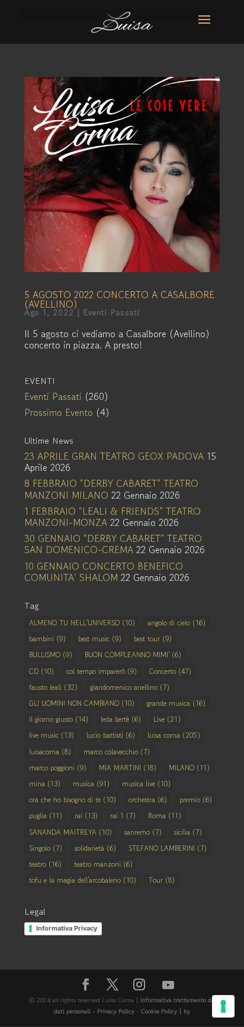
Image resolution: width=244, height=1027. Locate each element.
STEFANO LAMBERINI (168, 848)
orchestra (148, 800)
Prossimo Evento (58, 412)
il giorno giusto (58, 719)
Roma (164, 815)
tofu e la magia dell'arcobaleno (82, 880)
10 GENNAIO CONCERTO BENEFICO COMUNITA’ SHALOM (103, 571)
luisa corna (173, 735)
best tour (153, 639)
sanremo (143, 832)
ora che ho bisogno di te (72, 800)
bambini (47, 639)
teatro (45, 864)
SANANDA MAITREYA (70, 832)
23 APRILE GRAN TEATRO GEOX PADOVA (114, 456)
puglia (45, 815)
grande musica (176, 703)
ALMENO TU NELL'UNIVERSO (82, 623)
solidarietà (95, 848)
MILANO (189, 768)
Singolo (45, 848)
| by (184, 1011)
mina (44, 784)
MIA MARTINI (127, 768)
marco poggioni (57, 768)
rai (86, 815)
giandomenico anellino (129, 687)
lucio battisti (110, 735)
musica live (146, 784)
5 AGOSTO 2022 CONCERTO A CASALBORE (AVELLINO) (119, 299)
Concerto (170, 671)
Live (167, 719)
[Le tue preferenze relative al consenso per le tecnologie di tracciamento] (223, 1006)
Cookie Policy (160, 1011)
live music (51, 735)
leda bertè (121, 719)
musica (91, 784)
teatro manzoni (103, 864)
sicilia (188, 832)
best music (99, 639)
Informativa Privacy (66, 928)
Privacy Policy (115, 1011)
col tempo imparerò (101, 671)
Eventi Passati (112, 312)
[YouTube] (168, 985)
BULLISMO (50, 655)
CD (41, 671)
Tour (162, 880)
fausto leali (53, 687)
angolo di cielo (176, 623)
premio (195, 800)
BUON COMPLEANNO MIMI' (133, 655)
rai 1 (123, 815)
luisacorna (50, 752)
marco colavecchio (117, 752)
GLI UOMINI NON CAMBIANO (81, 703)
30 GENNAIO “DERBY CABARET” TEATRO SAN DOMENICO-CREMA (113, 544)
